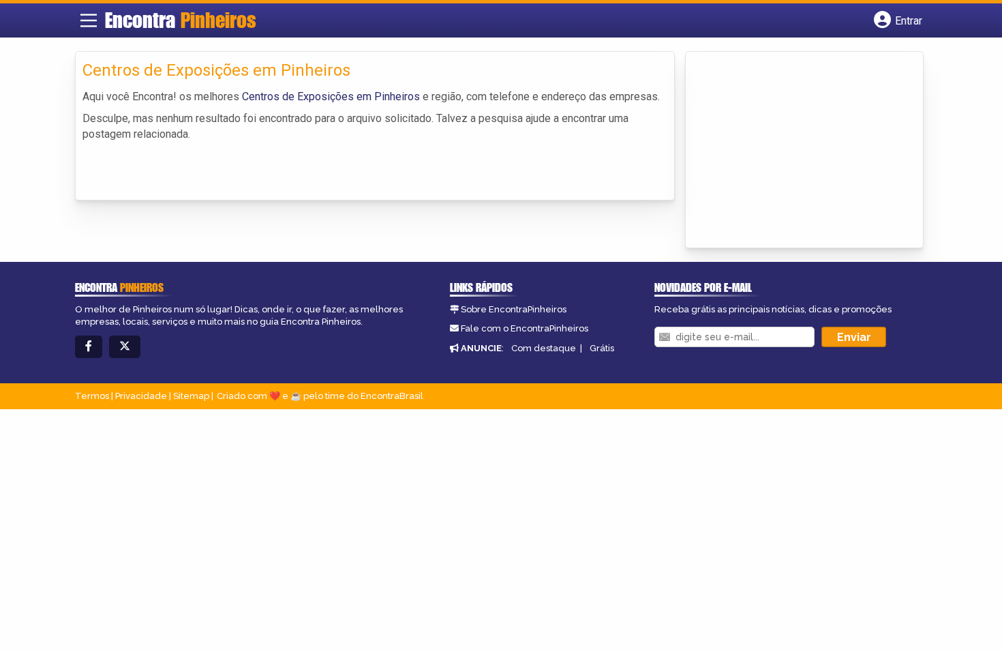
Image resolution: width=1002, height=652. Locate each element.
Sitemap (191, 396)
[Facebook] (88, 347)
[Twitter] (124, 347)
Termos (92, 396)
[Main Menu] (88, 20)
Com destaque (543, 348)
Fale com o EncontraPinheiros (524, 328)
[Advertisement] (795, 150)
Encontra (180, 20)
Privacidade (141, 396)
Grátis (602, 348)
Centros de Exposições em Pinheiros (331, 96)
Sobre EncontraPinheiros (513, 309)
